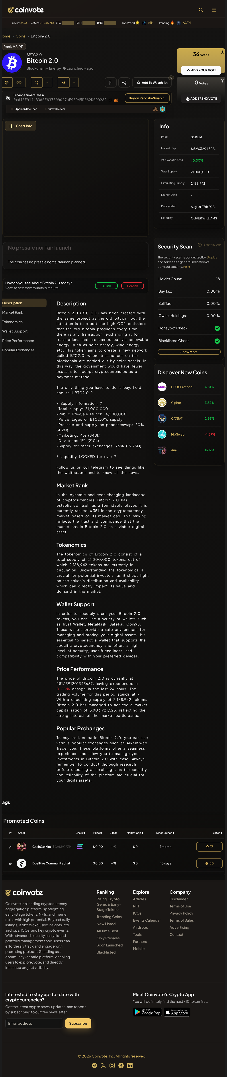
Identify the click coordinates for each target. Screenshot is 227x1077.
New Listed (106, 923)
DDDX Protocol (182, 387)
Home (5, 36)
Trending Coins (109, 916)
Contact (176, 934)
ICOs (137, 913)
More (186, 266)
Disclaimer (179, 899)
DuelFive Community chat (51, 863)
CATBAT (176, 418)
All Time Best (107, 930)
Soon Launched (110, 945)
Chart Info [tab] (24, 125)
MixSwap (177, 434)
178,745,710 (46, 23)
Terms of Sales (182, 920)
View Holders (56, 109)
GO (19, 82)
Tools (137, 934)
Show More (189, 352)
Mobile (139, 948)
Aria (174, 450)
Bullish (106, 286)
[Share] (124, 82)
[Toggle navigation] (214, 10)
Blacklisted (106, 952)
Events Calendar (147, 920)
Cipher (176, 403)
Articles (139, 899)
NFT (136, 906)
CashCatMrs (41, 846)
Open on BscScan (26, 109)
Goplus (211, 257)
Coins (20, 36)
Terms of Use (180, 906)
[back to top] (216, 1067)
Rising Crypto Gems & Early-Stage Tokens (109, 904)
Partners (140, 941)
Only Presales (108, 938)
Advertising (179, 927)
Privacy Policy (181, 913)
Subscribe (78, 1023)
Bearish (132, 286)
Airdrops (140, 927)
